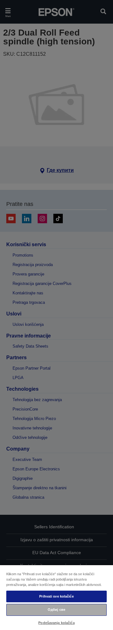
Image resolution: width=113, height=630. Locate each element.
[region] (56, 597)
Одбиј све (56, 609)
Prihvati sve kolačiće (56, 596)
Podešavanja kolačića (56, 623)
